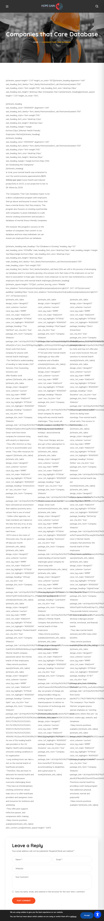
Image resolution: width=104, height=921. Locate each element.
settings (73, 916)
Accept (87, 915)
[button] (97, 6)
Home (35, 42)
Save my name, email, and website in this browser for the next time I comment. (50, 891)
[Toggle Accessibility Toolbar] (97, 914)
